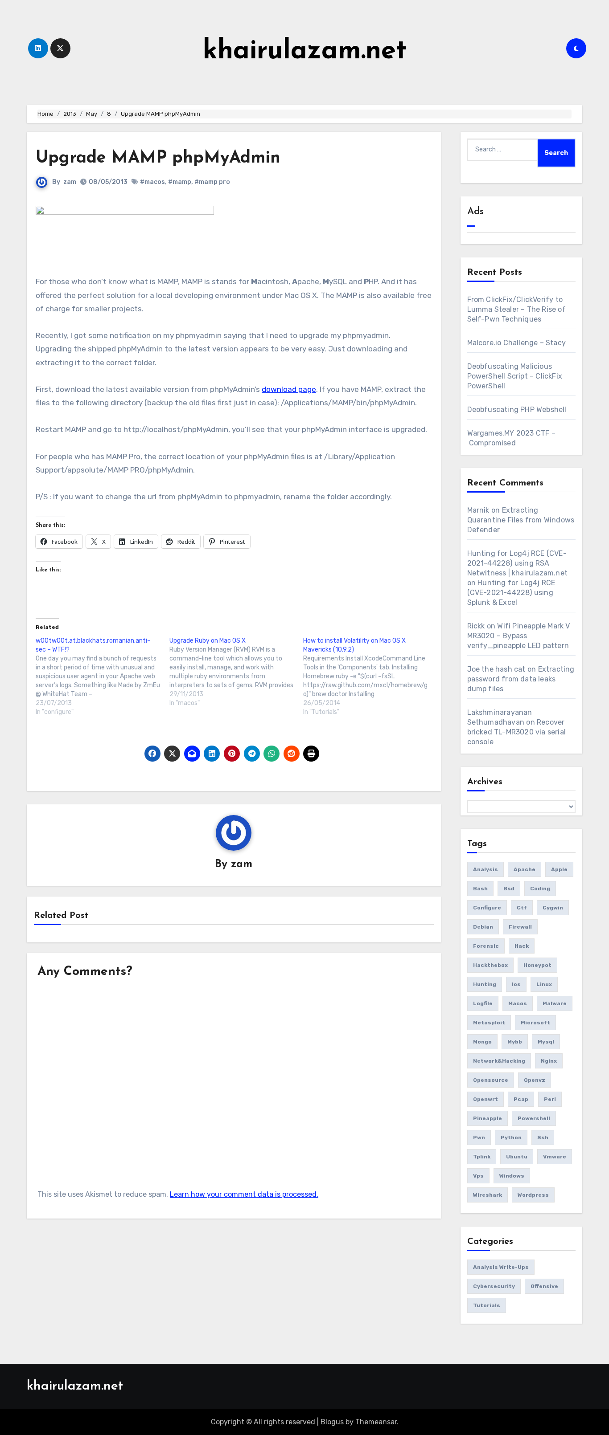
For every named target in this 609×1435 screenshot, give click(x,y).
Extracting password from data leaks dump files (521, 679)
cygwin (553, 908)
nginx (549, 1061)
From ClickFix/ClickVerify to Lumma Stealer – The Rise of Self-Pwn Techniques (516, 309)
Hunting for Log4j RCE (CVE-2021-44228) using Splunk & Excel (511, 593)
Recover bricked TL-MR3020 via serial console (516, 732)
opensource (490, 1080)
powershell (534, 1118)
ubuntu (516, 1157)
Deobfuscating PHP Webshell (517, 409)
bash (480, 888)
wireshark (487, 1195)
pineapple (487, 1118)
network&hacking (499, 1061)
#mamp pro (212, 182)
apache (524, 869)
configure (487, 908)
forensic (486, 946)
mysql (546, 1042)
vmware (554, 1157)
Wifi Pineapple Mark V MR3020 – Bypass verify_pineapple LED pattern (518, 636)
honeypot (537, 965)
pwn (479, 1137)
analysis (485, 869)
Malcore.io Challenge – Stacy (516, 342)
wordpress (533, 1195)
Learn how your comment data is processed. (244, 1194)
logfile (483, 1003)
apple (559, 869)
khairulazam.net (305, 51)
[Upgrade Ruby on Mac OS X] (236, 672)
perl (550, 1099)
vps (478, 1176)
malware (555, 1003)
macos (517, 1003)
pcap (521, 1099)
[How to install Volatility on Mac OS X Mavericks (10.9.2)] (370, 676)
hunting (484, 984)
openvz (534, 1080)
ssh (542, 1137)
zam (69, 182)
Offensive (544, 1286)
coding (540, 888)
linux (544, 984)
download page (289, 389)
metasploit (489, 1022)
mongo (482, 1042)
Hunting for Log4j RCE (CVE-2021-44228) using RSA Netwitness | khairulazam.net (517, 563)
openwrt (485, 1099)
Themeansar (376, 1422)
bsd (508, 888)
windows (511, 1176)
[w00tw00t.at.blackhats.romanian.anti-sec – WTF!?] (102, 676)
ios (516, 984)
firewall (520, 927)
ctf (522, 908)
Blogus (332, 1422)
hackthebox (490, 965)
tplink (481, 1157)
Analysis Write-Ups (501, 1267)
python (511, 1137)
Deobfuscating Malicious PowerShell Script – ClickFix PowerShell (515, 376)
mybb (514, 1042)
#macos (152, 182)
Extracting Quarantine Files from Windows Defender (521, 520)
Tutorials (486, 1305)
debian (483, 927)
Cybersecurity (494, 1286)
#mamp (179, 182)
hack (521, 946)
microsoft (535, 1022)
